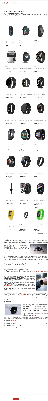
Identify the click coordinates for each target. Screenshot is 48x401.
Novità (19, 5)
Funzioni (16, 16)
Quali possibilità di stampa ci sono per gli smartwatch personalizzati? (12, 325)
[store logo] (6, 3)
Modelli (10, 16)
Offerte (16, 5)
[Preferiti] (45, 3)
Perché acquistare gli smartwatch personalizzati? (10, 323)
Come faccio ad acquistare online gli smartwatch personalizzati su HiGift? (13, 329)
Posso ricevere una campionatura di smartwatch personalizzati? (12, 327)
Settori (11, 5)
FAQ (26, 16)
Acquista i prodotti (6, 5)
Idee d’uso (24, 16)
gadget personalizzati (7, 316)
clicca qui (36, 315)
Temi (13, 5)
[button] (46, 0)
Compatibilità (13, 16)
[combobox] (24, 3)
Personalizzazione (20, 16)
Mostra (36, 233)
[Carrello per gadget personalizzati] (47, 3)
